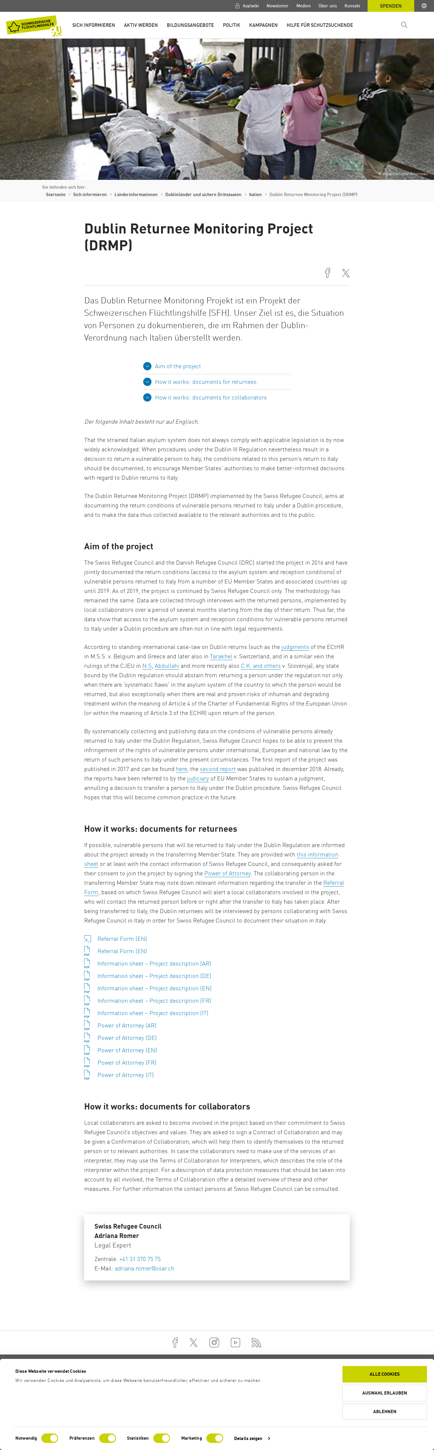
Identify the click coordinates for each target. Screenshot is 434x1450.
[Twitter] (193, 1342)
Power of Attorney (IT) (125, 1075)
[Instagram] (214, 1342)
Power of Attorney (227, 873)
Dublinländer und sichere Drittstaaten (203, 194)
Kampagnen (263, 25)
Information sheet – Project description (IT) (152, 1013)
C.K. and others (261, 665)
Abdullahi (167, 665)
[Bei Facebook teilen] (327, 273)
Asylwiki (250, 6)
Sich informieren (93, 25)
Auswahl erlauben (384, 1393)
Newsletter (278, 6)
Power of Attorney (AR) (126, 1025)
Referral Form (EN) (122, 938)
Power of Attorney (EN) (127, 1050)
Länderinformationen (136, 194)
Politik (231, 25)
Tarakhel (221, 656)
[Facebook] (175, 1342)
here (181, 768)
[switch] (107, 1438)
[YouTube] (235, 1342)
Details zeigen (248, 1438)
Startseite (56, 194)
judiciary (198, 778)
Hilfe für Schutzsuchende (320, 25)
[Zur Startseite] (34, 26)
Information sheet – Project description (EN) (154, 988)
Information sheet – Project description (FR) (154, 1000)
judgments (295, 646)
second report (218, 768)
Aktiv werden (141, 25)
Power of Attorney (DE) (127, 1037)
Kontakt (352, 6)
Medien (303, 6)
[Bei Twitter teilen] (346, 273)
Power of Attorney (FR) (126, 1062)
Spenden (391, 6)
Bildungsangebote (190, 25)
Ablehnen (385, 1411)
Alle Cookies (385, 1374)
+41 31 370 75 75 (140, 1258)
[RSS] (256, 1342)
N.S (147, 665)
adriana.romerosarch (144, 1268)
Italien (255, 194)
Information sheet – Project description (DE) (154, 975)
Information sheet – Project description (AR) (154, 963)
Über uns (328, 6)
